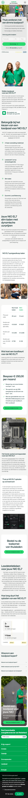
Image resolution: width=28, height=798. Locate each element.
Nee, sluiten (10, 794)
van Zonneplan (14, 2)
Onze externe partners (9, 789)
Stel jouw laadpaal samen (12, 408)
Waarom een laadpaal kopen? (9, 662)
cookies (23, 778)
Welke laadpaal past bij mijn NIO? (10, 666)
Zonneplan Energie (10, 280)
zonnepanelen (11, 458)
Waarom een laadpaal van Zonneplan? (11, 671)
